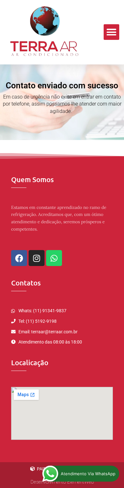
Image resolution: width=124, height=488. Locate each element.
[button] (112, 32)
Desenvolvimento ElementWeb (62, 482)
